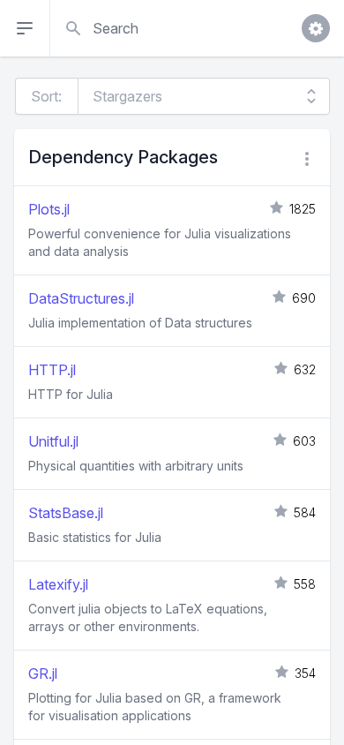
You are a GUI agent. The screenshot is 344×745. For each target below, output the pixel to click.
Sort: (46, 96)
